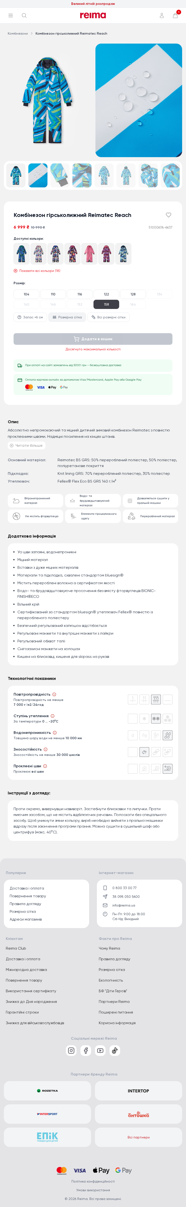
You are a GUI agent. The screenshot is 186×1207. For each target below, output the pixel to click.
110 (53, 294)
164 (133, 304)
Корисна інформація (117, 1023)
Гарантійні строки (22, 1012)
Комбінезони (18, 33)
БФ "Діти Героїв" (113, 991)
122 (106, 294)
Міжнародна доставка (26, 969)
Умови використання (93, 1190)
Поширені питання (116, 1012)
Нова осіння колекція (93, 4)
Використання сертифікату (31, 991)
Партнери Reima (114, 1001)
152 (79, 304)
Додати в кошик (96, 339)
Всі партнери (139, 1137)
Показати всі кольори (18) (39, 271)
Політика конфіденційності (93, 1181)
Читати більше (29, 445)
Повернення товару (28, 896)
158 (106, 304)
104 (26, 294)
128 (133, 294)
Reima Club (16, 948)
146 (53, 304)
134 (159, 294)
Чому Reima (109, 948)
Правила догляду (25, 903)
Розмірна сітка (70, 317)
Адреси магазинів (26, 919)
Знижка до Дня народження (31, 1001)
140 (26, 304)
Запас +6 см (33, 317)
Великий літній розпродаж (93, 7)
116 (80, 294)
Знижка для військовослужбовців (35, 1023)
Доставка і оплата (27, 888)
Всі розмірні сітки (111, 317)
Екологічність (111, 980)
